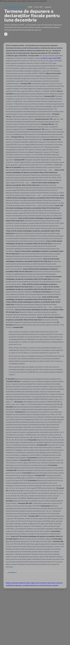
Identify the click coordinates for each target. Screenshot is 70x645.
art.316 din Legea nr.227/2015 (50, 58)
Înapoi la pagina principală (16, 7)
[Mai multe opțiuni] (5, 34)
